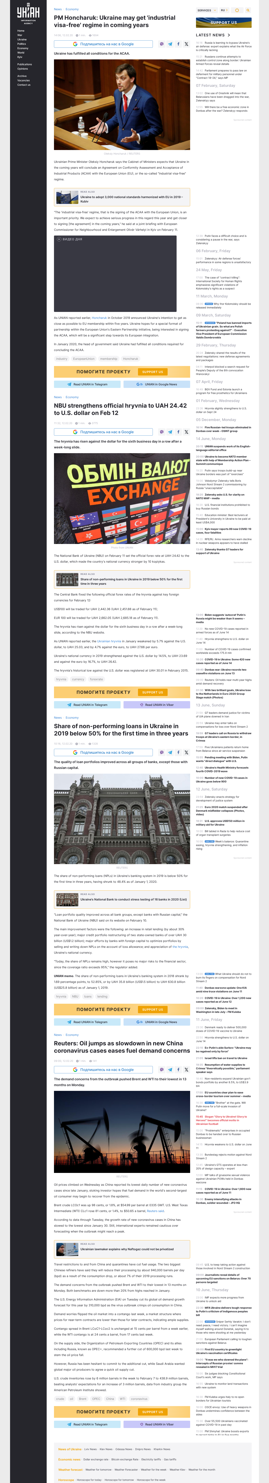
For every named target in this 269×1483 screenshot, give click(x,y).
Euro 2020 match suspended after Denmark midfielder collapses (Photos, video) (222, 810)
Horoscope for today (89, 1479)
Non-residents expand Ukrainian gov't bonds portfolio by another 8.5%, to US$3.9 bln (223, 1082)
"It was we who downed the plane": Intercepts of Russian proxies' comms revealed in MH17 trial (222, 1363)
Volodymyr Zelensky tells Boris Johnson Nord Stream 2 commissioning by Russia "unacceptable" (221, 484)
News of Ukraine (69, 1449)
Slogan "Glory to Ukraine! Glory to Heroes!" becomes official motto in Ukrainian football (221, 1120)
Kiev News (106, 1449)
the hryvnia (180, 947)
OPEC (96, 1399)
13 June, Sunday (210, 705)
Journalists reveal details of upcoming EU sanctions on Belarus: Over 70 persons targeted (223, 1278)
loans (87, 996)
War (19, 35)
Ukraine (22, 39)
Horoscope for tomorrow (119, 1479)
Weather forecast (70, 1469)
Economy (22, 48)
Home (20, 30)
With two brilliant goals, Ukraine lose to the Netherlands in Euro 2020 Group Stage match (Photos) (223, 694)
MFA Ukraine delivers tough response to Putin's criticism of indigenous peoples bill (224, 1311)
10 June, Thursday (212, 1290)
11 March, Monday (212, 296)
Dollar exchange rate (95, 1459)
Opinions (22, 68)
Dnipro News (143, 1449)
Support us (224, 22)
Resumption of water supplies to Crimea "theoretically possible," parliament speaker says (223, 1068)
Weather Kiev (177, 1469)
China (110, 1399)
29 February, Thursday (216, 345)
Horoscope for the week (151, 1479)
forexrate (96, 679)
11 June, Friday (209, 1019)
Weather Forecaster (126, 1469)
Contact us (24, 84)
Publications (24, 64)
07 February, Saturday (215, 85)
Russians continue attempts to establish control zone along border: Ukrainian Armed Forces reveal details (223, 60)
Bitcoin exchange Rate (124, 1459)
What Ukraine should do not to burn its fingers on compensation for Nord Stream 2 (223, 977)
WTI (122, 1399)
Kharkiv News (162, 1449)
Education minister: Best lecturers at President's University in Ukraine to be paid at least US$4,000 (223, 518)
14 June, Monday (211, 439)
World (20, 52)
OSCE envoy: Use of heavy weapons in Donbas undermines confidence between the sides (223, 1411)
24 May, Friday (209, 270)
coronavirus (139, 1399)
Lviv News (90, 1449)
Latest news (210, 35)
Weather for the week (154, 1469)
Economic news (69, 1459)
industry (61, 359)
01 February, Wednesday (218, 401)
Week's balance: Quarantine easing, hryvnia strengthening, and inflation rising (222, 845)
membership (108, 359)
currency (78, 679)
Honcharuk (99, 318)
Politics (21, 43)
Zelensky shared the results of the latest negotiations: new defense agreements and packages (223, 356)
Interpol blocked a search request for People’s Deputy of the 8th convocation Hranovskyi (222, 370)
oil (71, 1399)
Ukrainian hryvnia (109, 641)
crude (60, 1399)
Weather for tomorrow (98, 1469)
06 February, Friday (213, 251)
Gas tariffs (170, 1459)
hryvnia (61, 679)
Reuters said (155, 1211)
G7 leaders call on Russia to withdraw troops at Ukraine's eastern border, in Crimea (223, 737)
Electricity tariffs (151, 1459)
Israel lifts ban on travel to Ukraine (226, 1058)
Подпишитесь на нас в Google (107, 44)
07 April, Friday (209, 382)
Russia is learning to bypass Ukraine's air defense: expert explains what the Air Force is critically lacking (224, 46)
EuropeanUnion (83, 359)
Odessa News (123, 1449)
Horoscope (66, 1480)
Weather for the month (201, 1469)
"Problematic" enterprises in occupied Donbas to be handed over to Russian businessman (223, 1134)
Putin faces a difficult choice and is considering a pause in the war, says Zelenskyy (221, 239)
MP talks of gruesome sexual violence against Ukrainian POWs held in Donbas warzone (223, 1178)
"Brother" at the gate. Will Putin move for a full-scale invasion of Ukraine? (221, 1106)
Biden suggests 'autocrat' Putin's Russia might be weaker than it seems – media (221, 618)
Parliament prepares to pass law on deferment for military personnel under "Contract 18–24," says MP (221, 74)
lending (102, 996)
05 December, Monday (216, 420)
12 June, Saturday (212, 789)
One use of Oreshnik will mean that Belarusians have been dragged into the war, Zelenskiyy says (222, 97)
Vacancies (23, 80)
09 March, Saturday (213, 315)
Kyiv (19, 57)
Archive (22, 76)
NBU (75, 996)
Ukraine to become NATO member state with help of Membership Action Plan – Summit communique (223, 460)
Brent (82, 1399)
